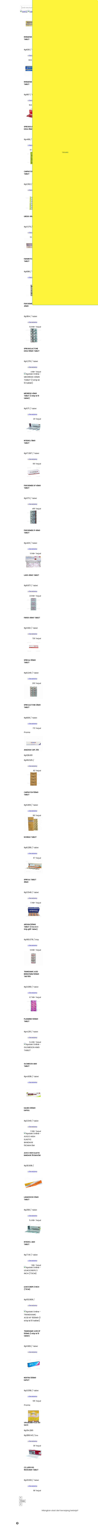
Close (22, 1501)
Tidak (74, 1515)
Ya (70, 1515)
